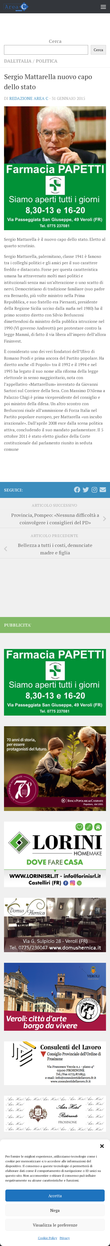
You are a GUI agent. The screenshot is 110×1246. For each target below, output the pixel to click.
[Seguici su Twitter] (85, 489)
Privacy (65, 1238)
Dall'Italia (18, 61)
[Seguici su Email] (103, 489)
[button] (102, 1146)
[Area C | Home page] (20, 6)
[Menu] (103, 6)
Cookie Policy (47, 1238)
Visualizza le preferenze (55, 1225)
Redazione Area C (28, 98)
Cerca (55, 41)
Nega (55, 1210)
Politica (46, 61)
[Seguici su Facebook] (77, 489)
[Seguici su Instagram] (94, 489)
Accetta (55, 1195)
